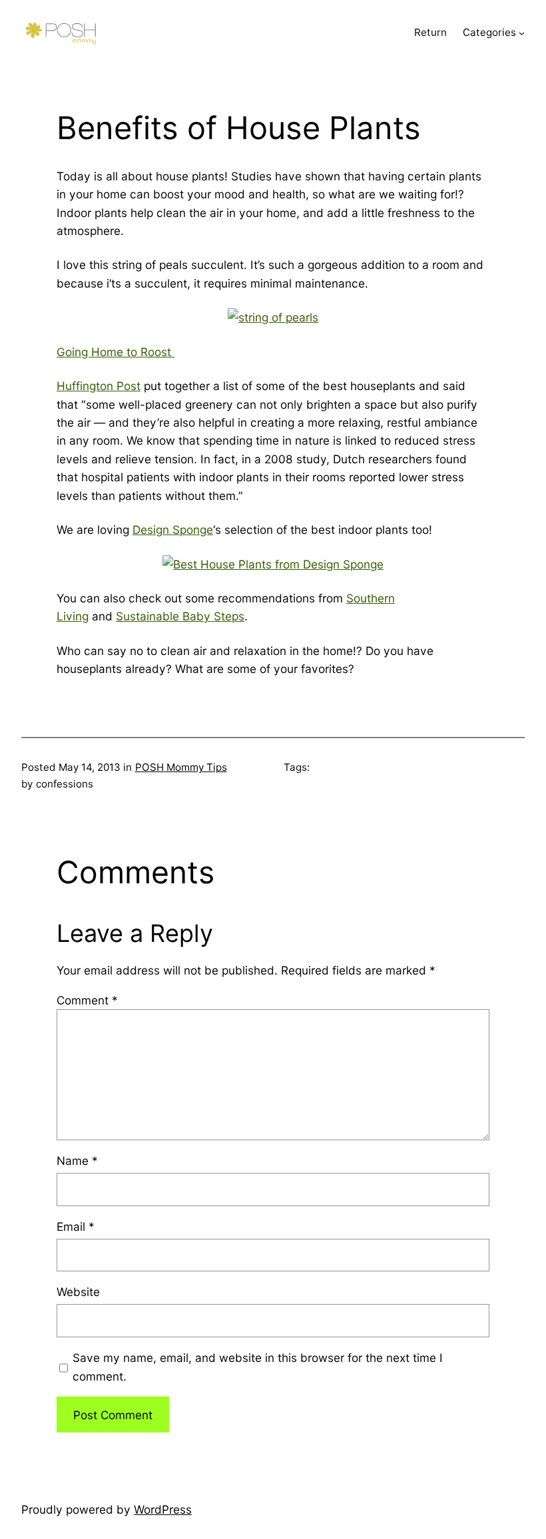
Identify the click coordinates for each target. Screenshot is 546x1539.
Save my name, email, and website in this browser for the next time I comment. (258, 1367)
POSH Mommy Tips (181, 767)
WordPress (163, 1509)
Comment (87, 1000)
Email (76, 1226)
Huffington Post (98, 386)
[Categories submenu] (522, 33)
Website (78, 1292)
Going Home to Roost (115, 352)
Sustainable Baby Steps (180, 616)
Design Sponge (173, 530)
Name (77, 1161)
